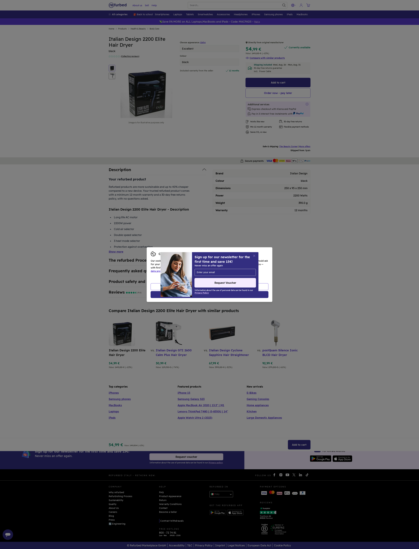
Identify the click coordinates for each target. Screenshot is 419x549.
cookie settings (219, 267)
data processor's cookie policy (226, 271)
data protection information (167, 271)
